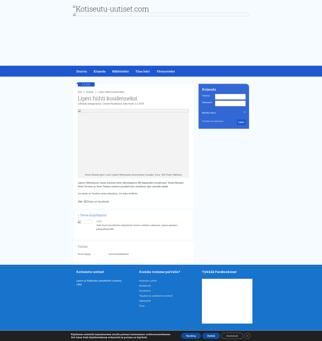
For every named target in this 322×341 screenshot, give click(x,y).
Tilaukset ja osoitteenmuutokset (156, 295)
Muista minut (209, 112)
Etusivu (81, 71)
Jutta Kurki (128, 103)
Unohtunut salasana (212, 121)
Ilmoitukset (145, 290)
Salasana (207, 102)
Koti (80, 92)
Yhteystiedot (165, 71)
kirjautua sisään (99, 254)
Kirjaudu (99, 71)
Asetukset (232, 335)
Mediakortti (145, 285)
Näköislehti (120, 71)
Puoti (142, 305)
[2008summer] (161, 15)
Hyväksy (191, 335)
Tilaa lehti (143, 71)
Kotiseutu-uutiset (148, 280)
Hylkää (211, 335)
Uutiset (89, 92)
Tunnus (206, 95)
